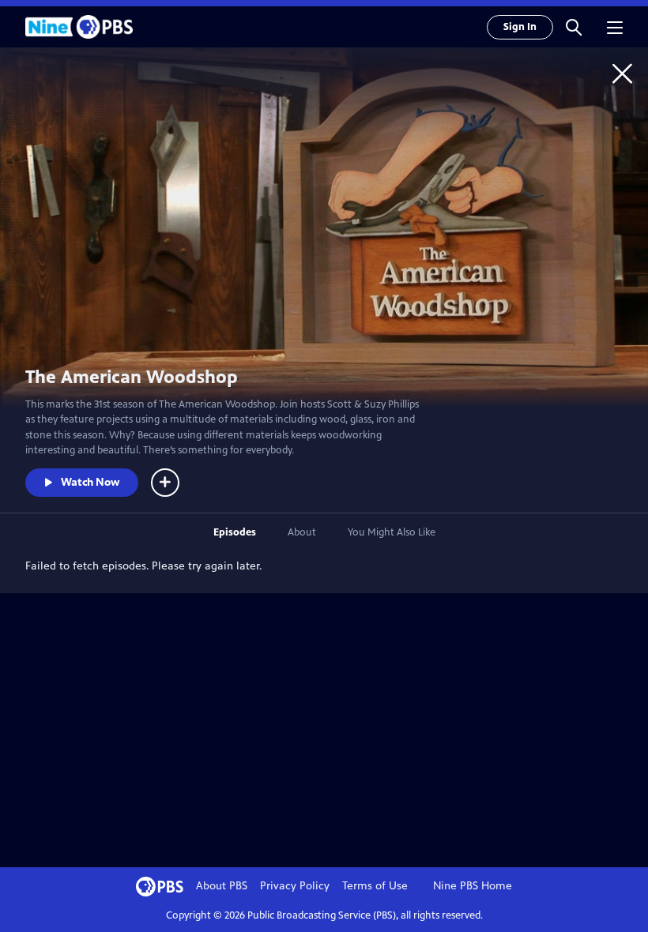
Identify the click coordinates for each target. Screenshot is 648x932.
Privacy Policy (295, 886)
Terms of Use (375, 886)
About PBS (221, 886)
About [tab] (302, 532)
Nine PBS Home (472, 886)
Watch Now (90, 482)
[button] (573, 26)
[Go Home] (622, 73)
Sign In (520, 27)
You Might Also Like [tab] (391, 532)
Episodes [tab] (234, 532)
